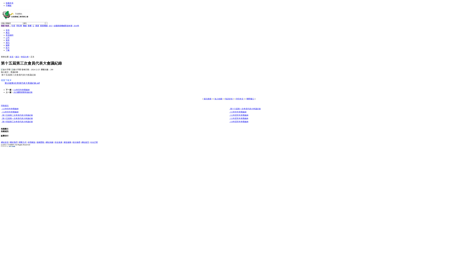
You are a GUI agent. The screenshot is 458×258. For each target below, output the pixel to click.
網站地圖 (49, 142)
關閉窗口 (250, 99)
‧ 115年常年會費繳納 (9, 109)
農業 (37, 26)
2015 (50, 26)
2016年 (76, 26)
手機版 (8, 6)
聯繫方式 (22, 142)
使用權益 (31, 142)
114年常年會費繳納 (21, 90)
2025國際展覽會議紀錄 (22, 92)
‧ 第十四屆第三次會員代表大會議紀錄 (17, 122)
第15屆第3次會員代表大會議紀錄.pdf (22, 83)
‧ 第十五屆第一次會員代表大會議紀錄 (17, 118)
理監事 (19, 26)
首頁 (11, 57)
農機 (29, 26)
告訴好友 (229, 99)
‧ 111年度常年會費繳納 (238, 118)
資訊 (17, 57)
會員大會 (25, 57)
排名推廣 (58, 142)
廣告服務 (67, 142)
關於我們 (14, 142)
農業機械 (44, 26)
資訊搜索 (207, 99)
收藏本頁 (9, 3)
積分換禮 (76, 142)
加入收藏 (218, 99)
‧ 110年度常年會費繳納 (238, 122)
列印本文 (240, 99)
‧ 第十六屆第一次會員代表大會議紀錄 (245, 109)
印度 (13, 26)
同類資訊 (5, 106)
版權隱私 (40, 142)
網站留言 (85, 142)
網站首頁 (5, 142)
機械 (25, 26)
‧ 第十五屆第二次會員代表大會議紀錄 (17, 115)
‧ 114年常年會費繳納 (9, 112)
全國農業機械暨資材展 (63, 26)
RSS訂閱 (94, 142)
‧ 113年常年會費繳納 (237, 112)
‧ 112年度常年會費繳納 (238, 115)
